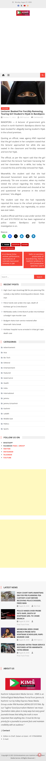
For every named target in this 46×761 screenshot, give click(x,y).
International (9, 393)
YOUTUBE (7, 457)
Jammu (6, 398)
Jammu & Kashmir (11, 403)
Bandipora (16, 244)
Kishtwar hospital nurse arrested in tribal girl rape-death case (24, 331)
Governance (8, 378)
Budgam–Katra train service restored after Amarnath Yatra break (20, 322)
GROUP (22, 446)
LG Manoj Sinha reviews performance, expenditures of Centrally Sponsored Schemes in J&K (11, 259)
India (6, 388)
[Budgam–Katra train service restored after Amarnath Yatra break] (8, 648)
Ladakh (6, 413)
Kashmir (5, 108)
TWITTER (6, 449)
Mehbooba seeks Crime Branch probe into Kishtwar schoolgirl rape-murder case (24, 314)
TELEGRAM (7, 455)
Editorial (7, 363)
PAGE (15, 446)
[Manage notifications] (40, 755)
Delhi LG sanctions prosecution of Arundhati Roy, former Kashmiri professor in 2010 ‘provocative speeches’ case (35, 260)
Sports (6, 429)
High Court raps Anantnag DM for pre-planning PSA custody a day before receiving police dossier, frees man (24, 294)
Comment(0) (38, 117)
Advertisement (9, 347)
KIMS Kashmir (24, 117)
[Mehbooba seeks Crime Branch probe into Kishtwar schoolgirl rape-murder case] (8, 633)
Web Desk (37, 606)
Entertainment (9, 368)
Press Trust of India (23, 624)
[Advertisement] (23, 52)
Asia (5, 352)
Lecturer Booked (8, 248)
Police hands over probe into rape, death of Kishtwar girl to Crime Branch (21, 305)
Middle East (8, 419)
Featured (7, 373)
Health (6, 383)
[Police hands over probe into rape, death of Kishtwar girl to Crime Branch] (8, 614)
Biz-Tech (7, 357)
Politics (6, 424)
